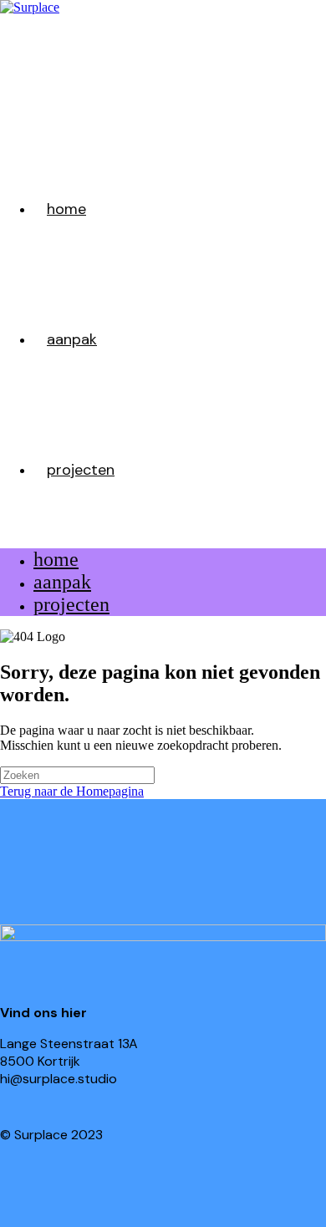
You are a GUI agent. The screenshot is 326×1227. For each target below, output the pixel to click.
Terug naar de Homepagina (72, 791)
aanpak (62, 582)
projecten (71, 604)
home (56, 559)
